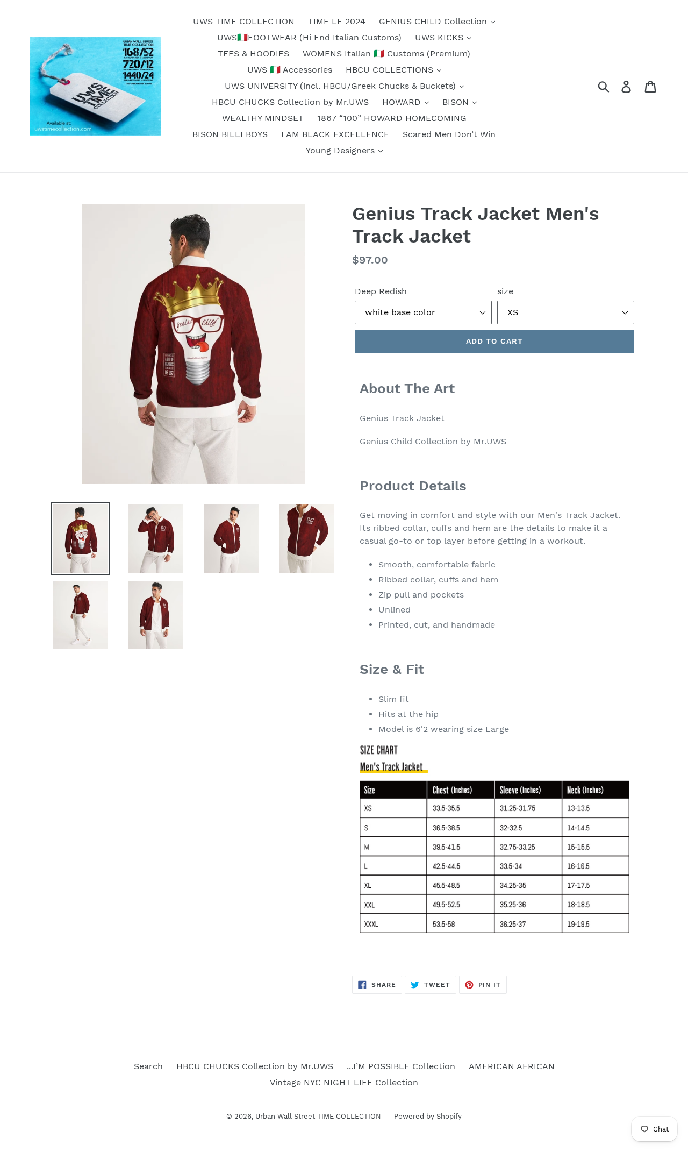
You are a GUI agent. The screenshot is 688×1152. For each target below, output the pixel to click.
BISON (456, 102)
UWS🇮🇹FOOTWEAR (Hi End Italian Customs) (309, 37)
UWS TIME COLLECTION (244, 21)
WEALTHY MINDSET (263, 118)
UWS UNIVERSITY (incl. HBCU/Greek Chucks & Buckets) (341, 86)
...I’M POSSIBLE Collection (401, 1066)
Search (148, 1066)
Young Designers (341, 150)
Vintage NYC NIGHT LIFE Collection (344, 1082)
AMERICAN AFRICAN (512, 1066)
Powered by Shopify (428, 1116)
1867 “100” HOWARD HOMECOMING (392, 118)
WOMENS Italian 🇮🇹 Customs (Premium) (386, 53)
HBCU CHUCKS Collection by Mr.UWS (290, 102)
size (505, 291)
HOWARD (403, 102)
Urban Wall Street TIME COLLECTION (319, 1116)
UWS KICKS (440, 37)
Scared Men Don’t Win (449, 134)
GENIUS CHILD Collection (434, 21)
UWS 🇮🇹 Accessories (289, 70)
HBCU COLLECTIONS (391, 70)
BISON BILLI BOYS (230, 134)
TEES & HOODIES (253, 53)
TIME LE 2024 (337, 21)
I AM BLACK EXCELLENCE (335, 134)
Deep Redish (381, 291)
